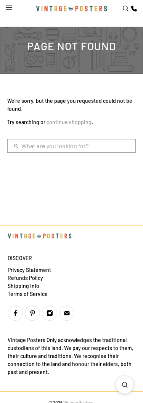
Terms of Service (28, 294)
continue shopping (69, 122)
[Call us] (133, 8)
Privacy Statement (29, 270)
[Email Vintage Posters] (66, 313)
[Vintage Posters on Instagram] (49, 313)
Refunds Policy (25, 278)
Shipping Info (23, 286)
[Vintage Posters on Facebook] (15, 313)
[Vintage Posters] (72, 8)
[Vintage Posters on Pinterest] (32, 313)
